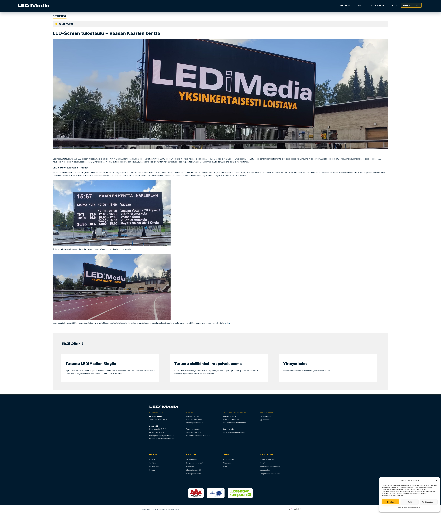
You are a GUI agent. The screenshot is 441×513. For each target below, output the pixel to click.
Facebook (267, 416)
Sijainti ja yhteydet (267, 459)
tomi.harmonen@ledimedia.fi (198, 435)
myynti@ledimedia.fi (194, 422)
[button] (436, 480)
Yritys (393, 5)
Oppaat (152, 470)
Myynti (262, 463)
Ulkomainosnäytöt (193, 470)
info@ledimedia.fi (167, 435)
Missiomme (228, 463)
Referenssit (378, 5)
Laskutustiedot (266, 470)
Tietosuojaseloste (414, 507)
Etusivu (152, 459)
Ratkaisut (346, 5)
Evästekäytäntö (402, 507)
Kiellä (410, 502)
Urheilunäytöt (191, 459)
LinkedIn (267, 420)
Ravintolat (190, 466)
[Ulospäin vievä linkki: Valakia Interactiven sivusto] (295, 509)
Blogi (225, 466)
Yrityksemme (228, 459)
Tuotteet (362, 5)
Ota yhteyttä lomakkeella (270, 474)
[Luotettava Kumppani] (240, 493)
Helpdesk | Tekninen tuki (270, 466)
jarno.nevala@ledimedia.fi (234, 432)
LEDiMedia (154, 455)
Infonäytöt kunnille (193, 474)
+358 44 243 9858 (231, 419)
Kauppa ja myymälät (194, 463)
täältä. (227, 323)
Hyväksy (390, 502)
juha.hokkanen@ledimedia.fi (234, 422)
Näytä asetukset (428, 502)
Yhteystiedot (411, 5)
